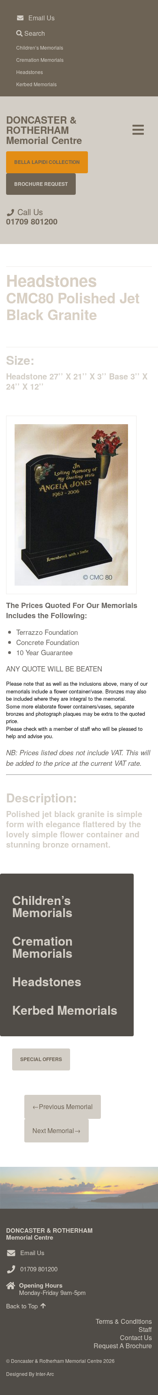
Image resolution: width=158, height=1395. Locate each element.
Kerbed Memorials (36, 84)
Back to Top (22, 1305)
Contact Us (136, 1337)
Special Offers (41, 1059)
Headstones (29, 71)
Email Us (41, 17)
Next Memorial (56, 1130)
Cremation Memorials (40, 59)
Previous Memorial (62, 1106)
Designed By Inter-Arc (30, 1373)
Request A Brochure (123, 1345)
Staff (145, 1329)
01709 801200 (32, 221)
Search (34, 33)
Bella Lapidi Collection (47, 162)
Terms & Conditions (124, 1321)
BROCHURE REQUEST (41, 183)
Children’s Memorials (39, 47)
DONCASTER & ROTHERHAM (44, 130)
